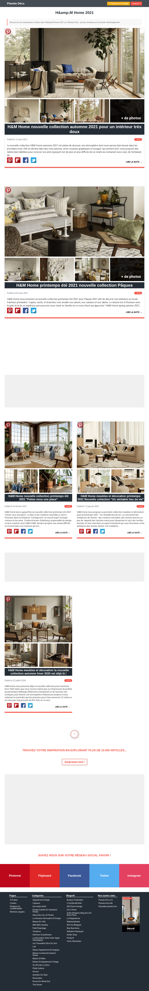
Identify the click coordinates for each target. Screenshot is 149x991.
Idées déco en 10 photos (43, 915)
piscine (36, 972)
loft (34, 947)
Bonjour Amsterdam (75, 900)
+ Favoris (118, 3)
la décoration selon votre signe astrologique (46, 939)
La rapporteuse (73, 918)
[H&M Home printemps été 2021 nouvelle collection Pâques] (74, 256)
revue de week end (41, 981)
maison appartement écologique (46, 950)
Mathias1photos (73, 922)
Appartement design (41, 900)
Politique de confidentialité (16, 907)
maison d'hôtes (39, 958)
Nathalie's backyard (75, 931)
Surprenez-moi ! (74, 762)
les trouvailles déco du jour (45, 943)
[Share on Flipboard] (18, 162)
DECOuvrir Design (74, 906)
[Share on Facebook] (26, 162)
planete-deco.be (105, 903)
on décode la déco (41, 965)
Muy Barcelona (73, 928)
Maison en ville (39, 922)
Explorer (136, 4)
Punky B (70, 938)
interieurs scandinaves (42, 935)
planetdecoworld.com (107, 906)
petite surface (38, 968)
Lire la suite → (134, 162)
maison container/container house (44, 954)
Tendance (37, 931)
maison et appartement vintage (46, 962)
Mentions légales (17, 912)
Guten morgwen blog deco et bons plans (79, 914)
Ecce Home (71, 910)
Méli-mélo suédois (40, 925)
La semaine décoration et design (47, 918)
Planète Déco (15, 3)
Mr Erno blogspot (74, 925)
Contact (13, 903)
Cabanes (36, 903)
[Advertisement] (74, 391)
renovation (37, 978)
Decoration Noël (39, 906)
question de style (40, 975)
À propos (14, 900)
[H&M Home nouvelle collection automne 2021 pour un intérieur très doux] (74, 97)
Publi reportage (39, 928)
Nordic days (72, 935)
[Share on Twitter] (34, 162)
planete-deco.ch (105, 900)
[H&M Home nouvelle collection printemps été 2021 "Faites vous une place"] (38, 467)
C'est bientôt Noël (74, 903)
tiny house (37, 985)
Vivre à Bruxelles (74, 941)
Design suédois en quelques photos (45, 911)
